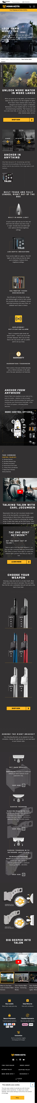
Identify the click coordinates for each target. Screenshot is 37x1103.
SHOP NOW (16, 785)
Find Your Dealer (8, 1065)
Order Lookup (25, 1065)
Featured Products (15, 59)
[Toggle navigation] (34, 6)
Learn (7, 59)
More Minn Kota (7, 1074)
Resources (23, 1074)
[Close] (33, 1085)
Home (3, 59)
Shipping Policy (24, 1069)
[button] (7, 981)
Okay (17, 1097)
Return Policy (7, 1069)
